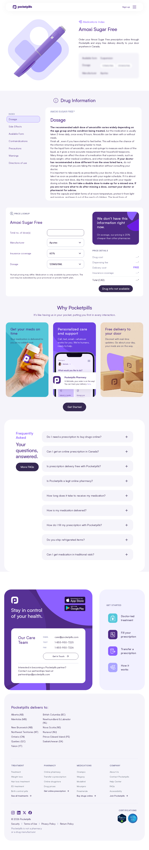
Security (15, 823)
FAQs (112, 786)
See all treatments (19, 796)
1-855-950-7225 (64, 642)
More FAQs (27, 466)
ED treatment (17, 786)
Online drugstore (52, 781)
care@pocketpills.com (66, 637)
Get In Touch (58, 656)
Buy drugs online (85, 796)
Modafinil (81, 781)
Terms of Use (30, 823)
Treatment (16, 772)
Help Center (115, 781)
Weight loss (17, 776)
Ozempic (81, 772)
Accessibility (116, 791)
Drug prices (49, 786)
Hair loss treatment (20, 781)
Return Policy (67, 823)
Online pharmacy (52, 772)
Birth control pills (19, 791)
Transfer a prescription (55, 776)
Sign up (126, 7)
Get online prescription (55, 791)
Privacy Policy (48, 823)
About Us (114, 772)
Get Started (74, 406)
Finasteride (82, 791)
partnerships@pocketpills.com (34, 674)
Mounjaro (81, 786)
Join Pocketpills (117, 796)
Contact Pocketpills (119, 776)
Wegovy (81, 776)
